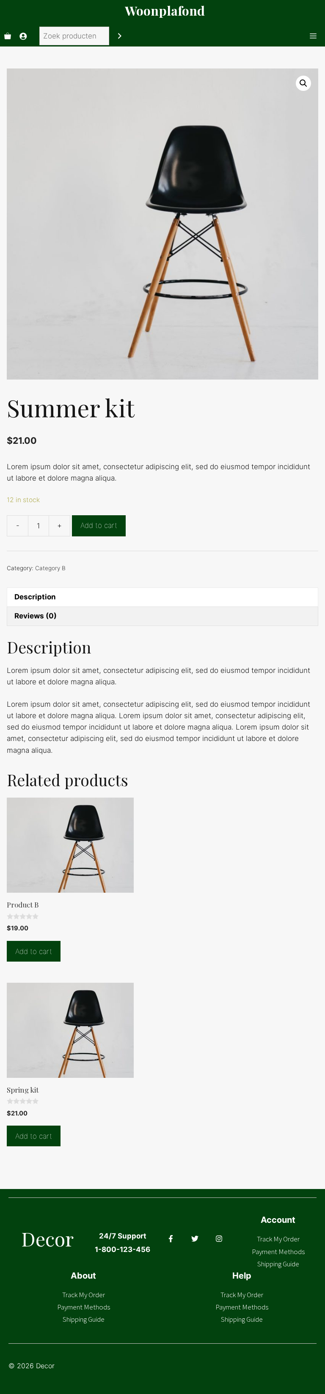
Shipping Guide (278, 1263)
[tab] (162, 597)
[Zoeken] (120, 36)
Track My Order (278, 1239)
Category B (50, 568)
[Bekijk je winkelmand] (7, 35)
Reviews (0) (35, 616)
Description (35, 597)
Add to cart (98, 525)
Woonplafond (165, 10)
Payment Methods (278, 1251)
